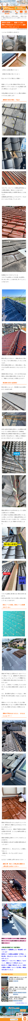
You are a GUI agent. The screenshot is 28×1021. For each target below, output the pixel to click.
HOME (2, 16)
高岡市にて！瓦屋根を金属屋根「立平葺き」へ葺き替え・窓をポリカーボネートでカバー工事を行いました (13, 956)
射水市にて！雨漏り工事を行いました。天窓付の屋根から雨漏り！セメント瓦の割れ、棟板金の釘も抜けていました (13, 967)
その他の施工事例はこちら (21, 1003)
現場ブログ (8, 16)
